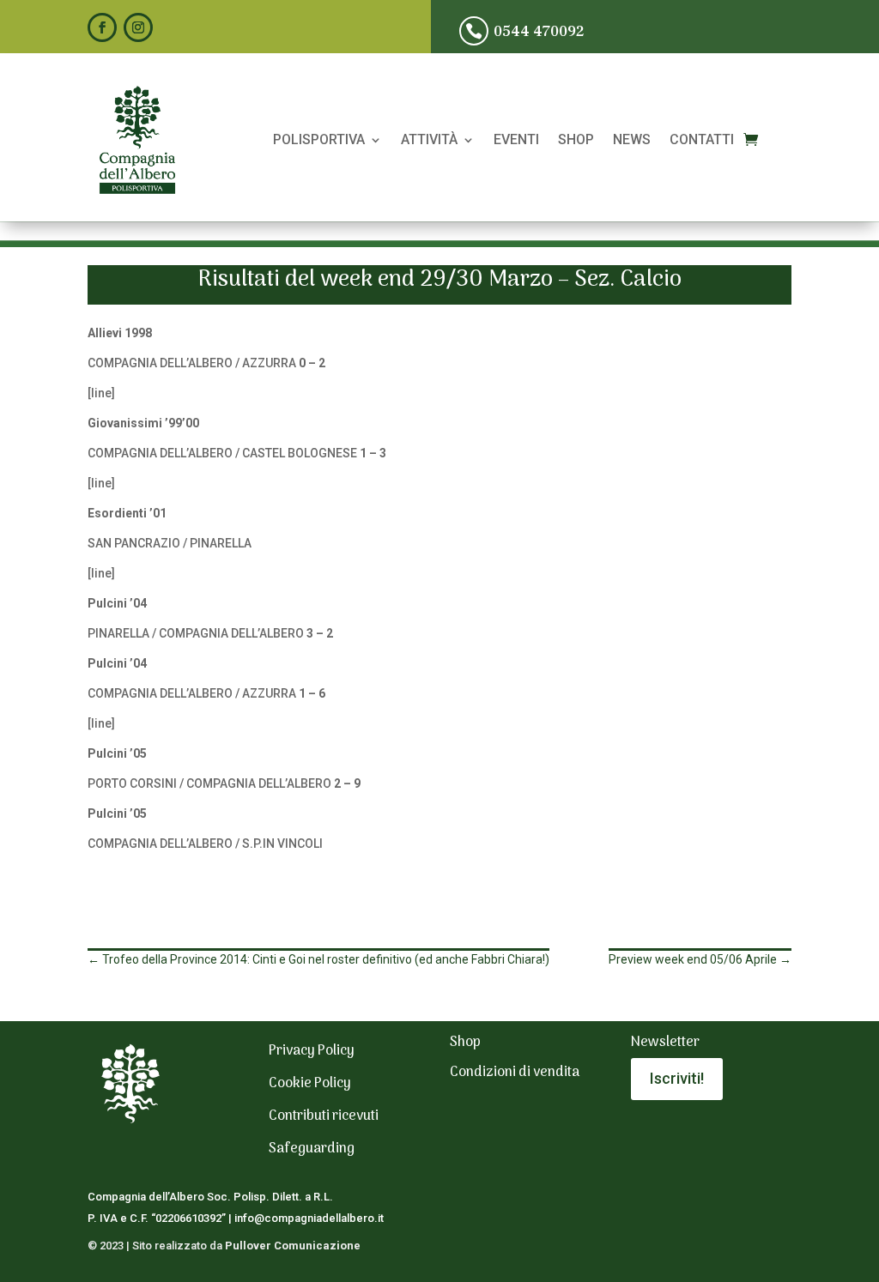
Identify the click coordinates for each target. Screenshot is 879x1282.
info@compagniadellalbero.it (309, 1218)
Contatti (702, 141)
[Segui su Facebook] (102, 27)
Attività (429, 141)
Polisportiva (319, 141)
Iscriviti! (677, 1078)
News (632, 141)
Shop (576, 141)
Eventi (516, 141)
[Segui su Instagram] (138, 27)
